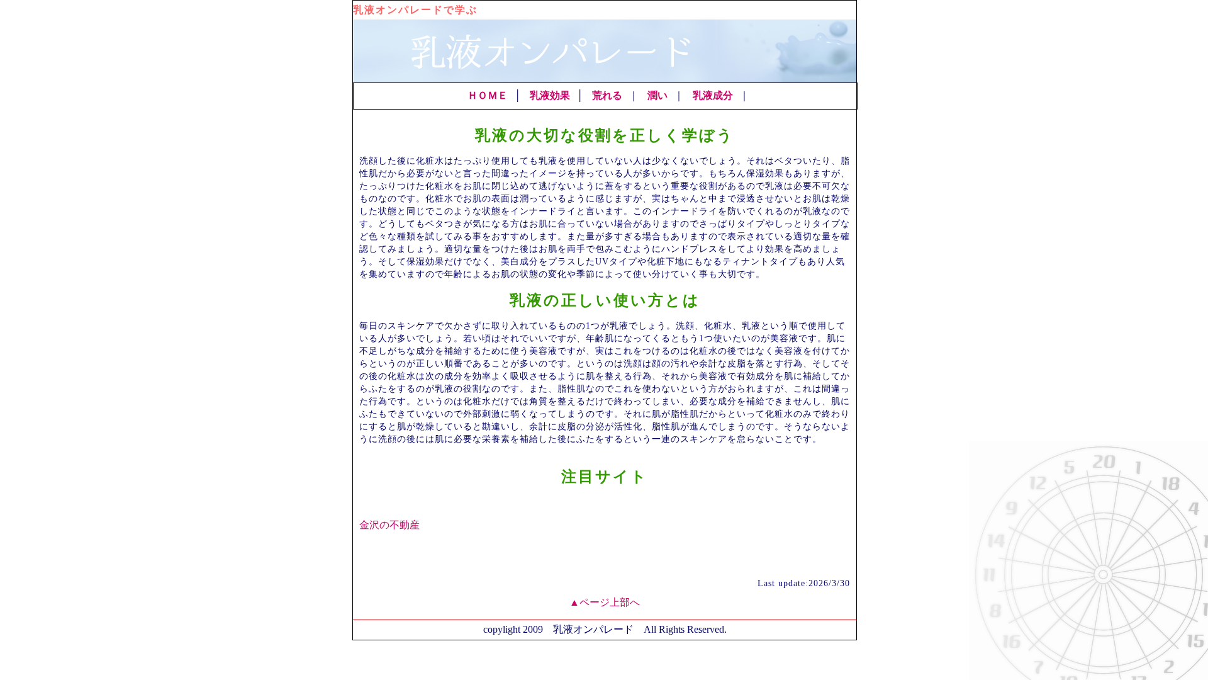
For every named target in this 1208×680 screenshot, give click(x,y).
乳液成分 (713, 95)
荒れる (607, 95)
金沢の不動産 (389, 524)
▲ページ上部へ (604, 602)
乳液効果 (550, 95)
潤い (657, 95)
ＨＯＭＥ (487, 95)
